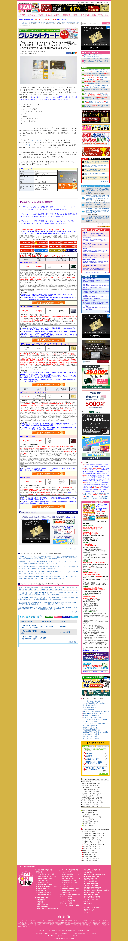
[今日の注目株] (94, 15)
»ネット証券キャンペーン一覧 (101, 272)
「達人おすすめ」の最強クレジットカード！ (71, 874)
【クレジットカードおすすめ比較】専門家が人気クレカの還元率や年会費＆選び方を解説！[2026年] (44, 22)
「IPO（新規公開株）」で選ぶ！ (44, 884)
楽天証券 (43, 638)
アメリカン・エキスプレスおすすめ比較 (95, 719)
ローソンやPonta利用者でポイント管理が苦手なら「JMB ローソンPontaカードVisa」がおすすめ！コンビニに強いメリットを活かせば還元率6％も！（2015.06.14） (48, 567)
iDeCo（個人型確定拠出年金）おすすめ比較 (96, 711)
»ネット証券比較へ (71, 642)
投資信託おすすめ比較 (89, 707)
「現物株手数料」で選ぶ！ (43, 880)
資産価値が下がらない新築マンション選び (95, 732)
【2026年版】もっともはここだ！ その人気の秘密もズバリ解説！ (96, 98)
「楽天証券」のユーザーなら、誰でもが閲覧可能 (96, 94)
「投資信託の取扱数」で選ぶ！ (44, 888)
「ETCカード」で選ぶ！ (66, 892)
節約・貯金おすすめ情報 (90, 736)
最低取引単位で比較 (89, 823)
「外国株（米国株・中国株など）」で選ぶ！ (47, 886)
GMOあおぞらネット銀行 (96, 280)
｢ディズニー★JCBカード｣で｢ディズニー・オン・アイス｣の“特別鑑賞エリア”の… (95, 170)
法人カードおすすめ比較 (90, 721)
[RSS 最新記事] (76, 53)
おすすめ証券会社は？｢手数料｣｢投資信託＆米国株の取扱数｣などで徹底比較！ (96, 86)
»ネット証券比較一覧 (87, 272)
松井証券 (43, 632)
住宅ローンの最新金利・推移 (91, 783)
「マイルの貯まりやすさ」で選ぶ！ (69, 882)
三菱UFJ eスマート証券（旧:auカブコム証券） (94, 762)
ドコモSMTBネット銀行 (96, 302)
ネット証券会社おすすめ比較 (91, 701)
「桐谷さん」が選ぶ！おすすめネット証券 (47, 876)
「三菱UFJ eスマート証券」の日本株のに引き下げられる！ (96, 74)
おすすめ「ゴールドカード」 (91, 846)
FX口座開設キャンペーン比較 (92, 817)
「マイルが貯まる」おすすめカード (93, 844)
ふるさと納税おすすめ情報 (91, 734)
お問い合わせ (42, 930)
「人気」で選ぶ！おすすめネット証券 (46, 874)
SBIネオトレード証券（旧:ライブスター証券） (96, 267)
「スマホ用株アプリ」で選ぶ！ (44, 892)
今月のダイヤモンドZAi (91, 899)
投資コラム (87, 901)
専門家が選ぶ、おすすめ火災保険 (92, 798)
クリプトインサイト (91, 933)
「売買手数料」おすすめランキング (93, 833)
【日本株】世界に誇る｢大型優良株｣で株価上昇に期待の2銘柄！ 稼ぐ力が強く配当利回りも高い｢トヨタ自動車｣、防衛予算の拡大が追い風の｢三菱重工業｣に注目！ (97, 211)
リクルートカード (35, 140)
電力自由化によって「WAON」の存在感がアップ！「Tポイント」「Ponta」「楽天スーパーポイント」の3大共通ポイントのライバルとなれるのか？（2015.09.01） (47, 562)
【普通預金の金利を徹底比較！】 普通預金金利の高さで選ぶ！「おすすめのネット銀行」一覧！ (98, 204)
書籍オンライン (75, 936)
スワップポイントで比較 (90, 821)
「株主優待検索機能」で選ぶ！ (44, 894)
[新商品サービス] (100, 15)
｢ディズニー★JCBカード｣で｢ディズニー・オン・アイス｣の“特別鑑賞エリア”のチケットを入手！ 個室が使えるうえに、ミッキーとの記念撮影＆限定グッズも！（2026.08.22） (48, 598)
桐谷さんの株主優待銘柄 (42, 906)
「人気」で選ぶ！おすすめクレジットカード (71, 878)
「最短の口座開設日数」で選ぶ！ (44, 878)
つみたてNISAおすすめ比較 (92, 870)
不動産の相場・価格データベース (92, 806)
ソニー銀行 (96, 286)
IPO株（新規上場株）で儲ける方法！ (94, 703)
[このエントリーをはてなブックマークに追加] (74, 53)
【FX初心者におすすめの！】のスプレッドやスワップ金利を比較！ (96, 102)
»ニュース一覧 (104, 181)
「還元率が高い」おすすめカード (93, 842)
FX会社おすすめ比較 (88, 850)
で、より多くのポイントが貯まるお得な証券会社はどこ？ (96, 82)
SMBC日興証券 (45, 621)
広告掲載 (86, 930)
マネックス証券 (65, 632)
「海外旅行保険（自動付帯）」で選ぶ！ (70, 888)
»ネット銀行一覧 (105, 311)
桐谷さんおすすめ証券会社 (91, 715)
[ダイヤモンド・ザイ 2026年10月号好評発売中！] (35, 11)
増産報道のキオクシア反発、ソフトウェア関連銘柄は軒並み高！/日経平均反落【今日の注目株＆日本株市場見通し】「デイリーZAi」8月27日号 (96, 61)
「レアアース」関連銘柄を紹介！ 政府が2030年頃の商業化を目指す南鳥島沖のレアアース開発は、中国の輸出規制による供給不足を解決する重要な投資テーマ (97, 218)
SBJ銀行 (96, 296)
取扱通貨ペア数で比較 (89, 856)
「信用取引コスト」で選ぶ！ (43, 882)
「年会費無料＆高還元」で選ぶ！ (69, 880)
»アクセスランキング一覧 (103, 224)
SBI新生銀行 (96, 307)
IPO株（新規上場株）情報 (91, 876)
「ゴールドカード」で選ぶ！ (67, 884)
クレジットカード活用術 (66, 896)
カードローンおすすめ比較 (91, 738)
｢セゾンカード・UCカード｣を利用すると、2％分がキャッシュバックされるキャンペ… (95, 174)
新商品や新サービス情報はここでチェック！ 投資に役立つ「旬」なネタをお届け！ (96, 55)
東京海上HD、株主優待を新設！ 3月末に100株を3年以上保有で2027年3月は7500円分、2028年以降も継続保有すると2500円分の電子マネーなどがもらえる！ (97, 197)
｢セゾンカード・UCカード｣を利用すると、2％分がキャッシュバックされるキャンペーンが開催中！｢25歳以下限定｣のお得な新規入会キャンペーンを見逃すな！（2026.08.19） (47, 603)
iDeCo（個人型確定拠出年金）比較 (94, 874)
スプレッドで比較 (88, 819)
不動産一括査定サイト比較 (91, 792)
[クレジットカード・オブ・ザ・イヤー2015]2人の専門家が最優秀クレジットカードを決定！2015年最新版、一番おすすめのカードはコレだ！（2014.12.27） (48, 572)
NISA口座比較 (88, 872)
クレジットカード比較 (65, 872)
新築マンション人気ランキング (91, 794)
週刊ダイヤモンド (66, 933)
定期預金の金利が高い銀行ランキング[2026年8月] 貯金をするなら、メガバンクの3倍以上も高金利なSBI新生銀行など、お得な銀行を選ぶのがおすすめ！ (97, 190)
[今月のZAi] (88, 15)
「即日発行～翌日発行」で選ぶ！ (69, 890)
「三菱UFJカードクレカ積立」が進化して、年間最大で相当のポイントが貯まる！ (96, 70)
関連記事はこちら (69, 538)
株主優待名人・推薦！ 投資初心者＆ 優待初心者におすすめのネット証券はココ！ (96, 106)
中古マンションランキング (90, 796)
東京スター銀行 (96, 291)
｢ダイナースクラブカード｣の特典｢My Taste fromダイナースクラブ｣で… (95, 166)
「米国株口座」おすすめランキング (93, 836)
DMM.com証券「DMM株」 (95, 261)
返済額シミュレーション (90, 785)
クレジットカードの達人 (66, 899)
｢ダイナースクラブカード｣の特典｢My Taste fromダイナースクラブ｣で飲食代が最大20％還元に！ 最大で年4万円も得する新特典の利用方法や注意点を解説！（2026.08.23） (48, 593)
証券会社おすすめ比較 (88, 831)
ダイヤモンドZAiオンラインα (92, 907)
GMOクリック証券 (46, 626)
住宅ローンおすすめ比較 (90, 728)
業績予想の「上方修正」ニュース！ (92, 838)
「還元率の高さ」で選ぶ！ (67, 876)
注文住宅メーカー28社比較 (90, 804)
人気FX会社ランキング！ (90, 815)
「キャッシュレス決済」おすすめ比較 (94, 723)
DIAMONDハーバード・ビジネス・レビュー (59, 936)
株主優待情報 (40, 902)
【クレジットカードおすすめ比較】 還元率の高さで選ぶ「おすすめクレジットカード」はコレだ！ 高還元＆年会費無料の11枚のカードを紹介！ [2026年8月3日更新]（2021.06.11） (47, 577)
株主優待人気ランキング (42, 904)
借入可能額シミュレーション (91, 787)
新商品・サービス (89, 910)
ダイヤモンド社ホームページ (53, 930)
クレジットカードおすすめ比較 (92, 717)
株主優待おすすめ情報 (89, 705)
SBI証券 (62, 621)
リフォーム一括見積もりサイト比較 (92, 802)
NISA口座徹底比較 (88, 709)
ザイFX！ (87, 912)
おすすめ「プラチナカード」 (91, 848)
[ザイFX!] (106, 15)
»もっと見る (75, 612)
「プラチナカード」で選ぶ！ (67, 886)
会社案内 (64, 930)
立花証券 (62, 626)
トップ (19, 22)
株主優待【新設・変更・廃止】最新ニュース (47, 908)
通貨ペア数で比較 (88, 825)
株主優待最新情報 (40, 900)
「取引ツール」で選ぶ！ (42, 890)
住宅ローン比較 (87, 781)
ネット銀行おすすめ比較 (90, 726)
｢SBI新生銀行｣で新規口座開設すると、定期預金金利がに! (96, 90)
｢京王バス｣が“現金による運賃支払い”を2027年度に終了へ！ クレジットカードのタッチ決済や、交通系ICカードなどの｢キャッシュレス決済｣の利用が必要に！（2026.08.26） (47, 588)
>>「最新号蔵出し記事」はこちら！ (92, 650)
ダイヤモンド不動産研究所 (78, 933)
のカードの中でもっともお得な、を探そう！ (96, 78)
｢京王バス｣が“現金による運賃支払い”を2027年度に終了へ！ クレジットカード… (96, 162)
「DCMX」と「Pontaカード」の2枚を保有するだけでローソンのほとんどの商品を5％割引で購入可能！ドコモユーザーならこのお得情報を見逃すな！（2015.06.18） (47, 557)
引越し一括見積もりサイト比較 (91, 800)
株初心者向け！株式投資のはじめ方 (93, 713)
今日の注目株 (88, 903)
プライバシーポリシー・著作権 (75, 930)
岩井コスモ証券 (26, 621)
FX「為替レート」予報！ (89, 860)
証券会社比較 (39, 872)
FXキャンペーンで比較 (90, 852)
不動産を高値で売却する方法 (91, 730)
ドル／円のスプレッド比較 (91, 858)
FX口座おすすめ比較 (88, 813)
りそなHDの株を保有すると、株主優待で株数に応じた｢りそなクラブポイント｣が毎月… (95, 178)
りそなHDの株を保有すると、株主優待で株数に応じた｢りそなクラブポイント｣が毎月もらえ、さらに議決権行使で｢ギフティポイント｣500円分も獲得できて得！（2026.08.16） (48, 608)
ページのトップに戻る (73, 549)
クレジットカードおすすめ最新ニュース (70, 901)
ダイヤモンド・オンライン (54, 933)
